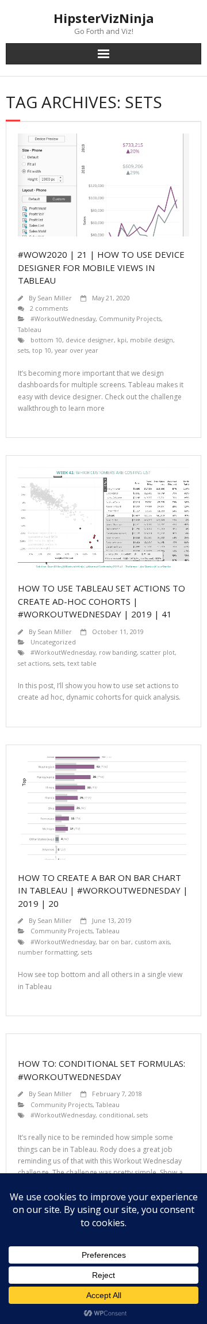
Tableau (29, 329)
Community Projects (130, 318)
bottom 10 (46, 339)
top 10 (41, 350)
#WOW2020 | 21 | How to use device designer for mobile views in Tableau (101, 267)
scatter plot (157, 652)
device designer (90, 339)
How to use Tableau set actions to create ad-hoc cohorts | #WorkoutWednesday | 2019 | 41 (101, 601)
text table (82, 663)
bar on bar (115, 941)
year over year (76, 350)
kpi (121, 339)
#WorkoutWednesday (62, 318)
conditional (116, 1115)
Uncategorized (53, 642)
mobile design (151, 339)
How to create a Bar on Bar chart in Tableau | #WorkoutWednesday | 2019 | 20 (103, 890)
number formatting (48, 952)
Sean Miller (54, 297)
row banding (118, 652)
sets (23, 350)
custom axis (152, 941)
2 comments (49, 308)
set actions (33, 663)
